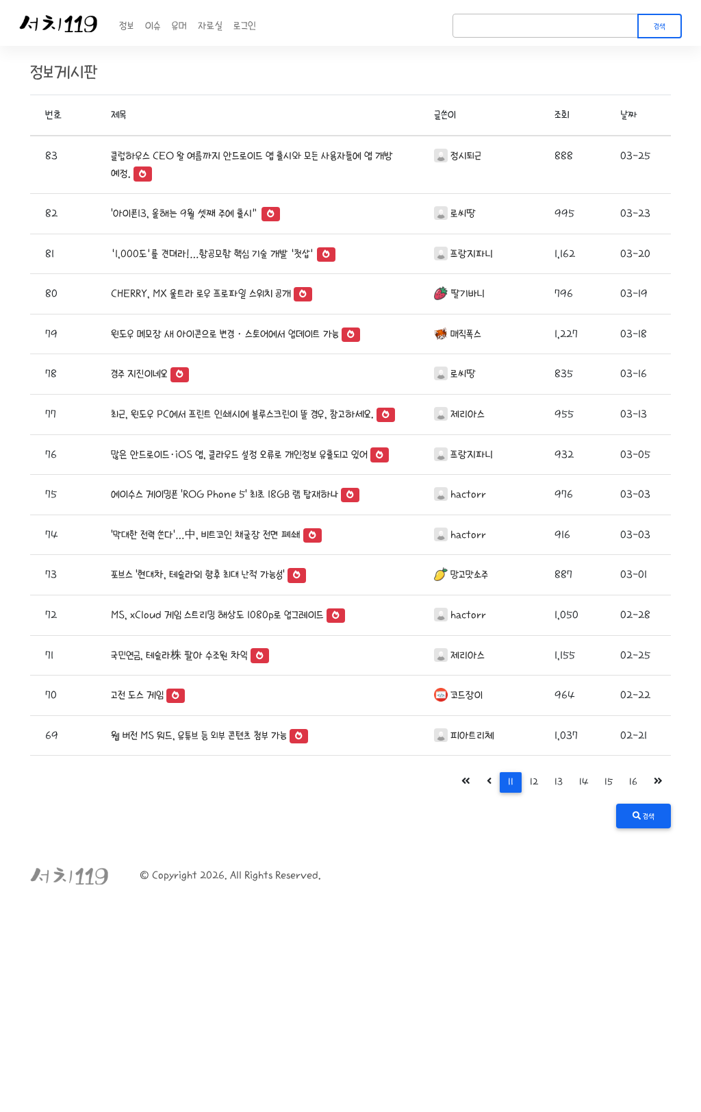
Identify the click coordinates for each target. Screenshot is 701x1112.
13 (559, 782)
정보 (126, 25)
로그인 (244, 25)
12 (534, 782)
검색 (659, 27)
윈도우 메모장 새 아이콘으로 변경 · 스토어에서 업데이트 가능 (225, 334)
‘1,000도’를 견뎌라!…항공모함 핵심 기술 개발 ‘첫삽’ (212, 253)
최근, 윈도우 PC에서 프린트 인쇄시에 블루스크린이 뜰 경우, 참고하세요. (242, 414)
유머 (179, 25)
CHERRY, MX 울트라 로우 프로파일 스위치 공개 (201, 293)
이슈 (153, 25)
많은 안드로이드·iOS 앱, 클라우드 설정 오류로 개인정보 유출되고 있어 (239, 454)
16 (633, 782)
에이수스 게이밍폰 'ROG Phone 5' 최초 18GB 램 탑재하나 (224, 494)
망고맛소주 (469, 574)
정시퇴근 (465, 155)
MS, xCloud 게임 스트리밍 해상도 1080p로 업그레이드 (217, 614)
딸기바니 (467, 293)
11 (510, 782)
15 (608, 782)
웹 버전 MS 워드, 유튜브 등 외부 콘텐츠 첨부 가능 (199, 735)
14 (583, 782)
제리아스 (467, 414)
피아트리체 (472, 735)
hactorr (468, 494)
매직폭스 (465, 334)
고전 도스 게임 (137, 695)
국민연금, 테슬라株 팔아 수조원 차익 (179, 655)
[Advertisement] (350, 1009)
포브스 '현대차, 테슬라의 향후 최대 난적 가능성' (198, 574)
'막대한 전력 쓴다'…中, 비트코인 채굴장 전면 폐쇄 (206, 534)
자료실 (210, 25)
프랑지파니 (471, 253)
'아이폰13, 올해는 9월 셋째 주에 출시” (185, 213)
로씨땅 (463, 213)
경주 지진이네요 (139, 373)
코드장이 (466, 695)
